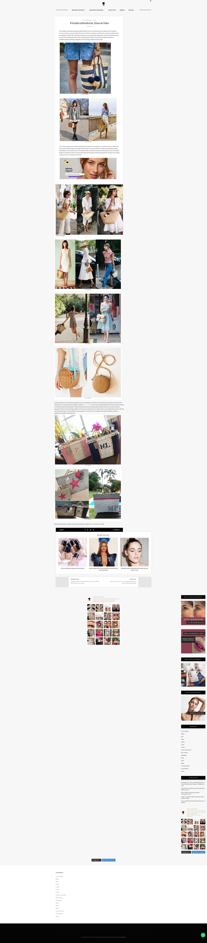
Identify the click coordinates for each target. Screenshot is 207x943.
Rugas (182, 763)
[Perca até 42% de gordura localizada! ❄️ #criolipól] (190, 834)
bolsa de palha (64, 526)
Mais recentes (87, 20)
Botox (182, 739)
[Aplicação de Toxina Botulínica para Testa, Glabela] (202, 840)
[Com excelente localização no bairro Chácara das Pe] (184, 846)
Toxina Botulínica (185, 766)
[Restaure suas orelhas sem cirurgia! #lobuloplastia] (190, 821)
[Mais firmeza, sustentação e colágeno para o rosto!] (196, 834)
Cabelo (183, 742)
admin (62, 529)
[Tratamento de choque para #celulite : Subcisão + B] (190, 846)
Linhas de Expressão (186, 750)
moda (87, 526)
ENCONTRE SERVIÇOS (78, 10)
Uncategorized (184, 768)
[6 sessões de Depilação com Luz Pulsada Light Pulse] (196, 840)
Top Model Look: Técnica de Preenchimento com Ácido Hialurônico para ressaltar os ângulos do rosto (193, 784)
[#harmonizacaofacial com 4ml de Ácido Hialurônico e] (202, 821)
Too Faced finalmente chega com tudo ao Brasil (72, 568)
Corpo (182, 744)
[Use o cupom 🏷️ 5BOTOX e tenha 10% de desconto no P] (196, 821)
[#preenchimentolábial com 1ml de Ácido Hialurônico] (190, 840)
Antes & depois (185, 731)
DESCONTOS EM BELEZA (96, 10)
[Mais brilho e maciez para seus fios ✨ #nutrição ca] (184, 828)
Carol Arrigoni (86, 404)
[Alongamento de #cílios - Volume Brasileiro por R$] (184, 834)
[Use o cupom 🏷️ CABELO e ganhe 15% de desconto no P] (190, 828)
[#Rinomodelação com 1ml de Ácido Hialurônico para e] (196, 846)
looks (82, 526)
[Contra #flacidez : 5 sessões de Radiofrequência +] (196, 828)
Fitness (183, 747)
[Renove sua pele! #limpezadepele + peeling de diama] (184, 821)
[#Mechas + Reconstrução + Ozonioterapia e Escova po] (184, 840)
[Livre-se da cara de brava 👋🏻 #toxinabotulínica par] (202, 828)
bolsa (56, 526)
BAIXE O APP (112, 10)
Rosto (182, 760)
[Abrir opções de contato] (203, 935)
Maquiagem (184, 755)
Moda (94, 20)
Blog (182, 736)
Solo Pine (123, 937)
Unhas (182, 771)
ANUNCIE (122, 10)
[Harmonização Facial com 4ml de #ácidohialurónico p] (202, 834)
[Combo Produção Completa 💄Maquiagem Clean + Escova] (202, 846)
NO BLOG (131, 10)
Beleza (182, 734)
